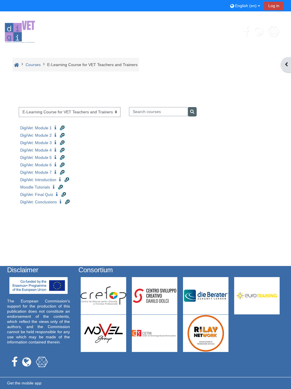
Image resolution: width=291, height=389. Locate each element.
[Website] (258, 31)
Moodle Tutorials (35, 187)
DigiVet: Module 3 (36, 142)
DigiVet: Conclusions (38, 202)
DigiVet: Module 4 (36, 150)
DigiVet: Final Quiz (36, 194)
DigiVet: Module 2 (36, 135)
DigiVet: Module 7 (36, 172)
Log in (273, 5)
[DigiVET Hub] (273, 31)
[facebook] (246, 31)
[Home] (20, 30)
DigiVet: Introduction (38, 179)
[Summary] (56, 128)
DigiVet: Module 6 (36, 165)
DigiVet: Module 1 (36, 128)
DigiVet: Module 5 (36, 157)
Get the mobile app (24, 383)
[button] (245, 5)
